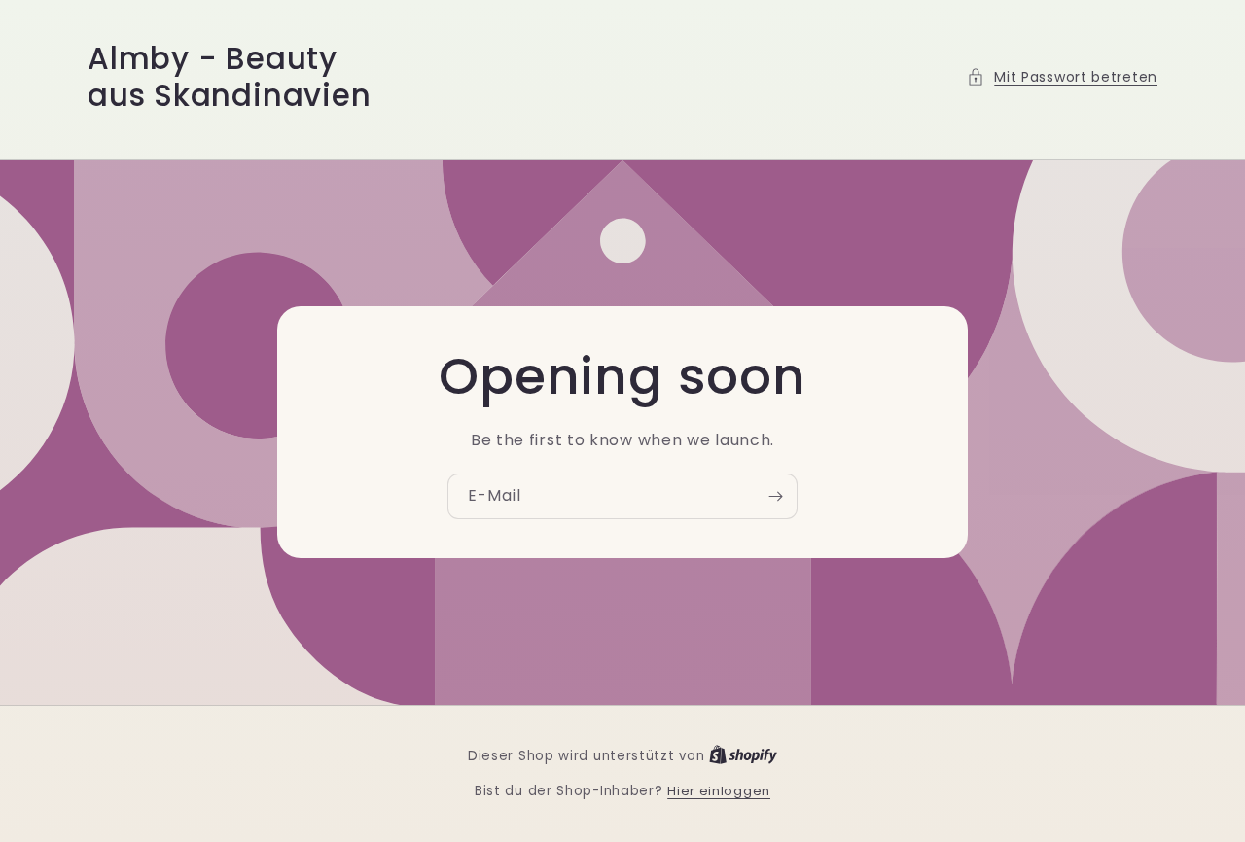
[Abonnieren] (775, 496)
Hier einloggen (718, 791)
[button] (1062, 77)
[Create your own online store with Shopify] (743, 756)
